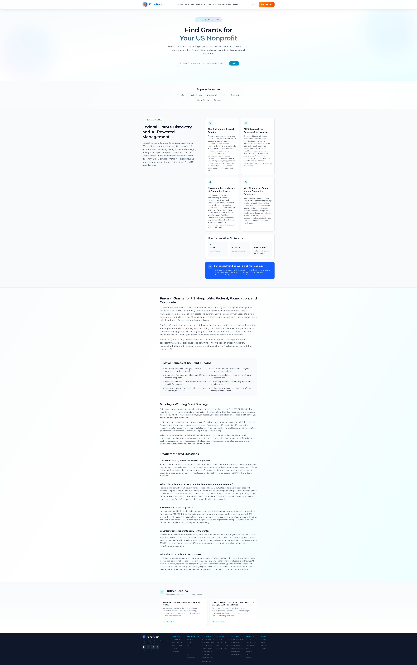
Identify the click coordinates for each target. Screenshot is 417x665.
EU (188, 654)
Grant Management (237, 639)
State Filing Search (207, 657)
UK (188, 648)
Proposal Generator (208, 639)
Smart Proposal (177, 645)
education (181, 95)
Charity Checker (207, 648)
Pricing (248, 639)
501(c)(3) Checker (207, 651)
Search (234, 63)
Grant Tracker (235, 645)
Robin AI (175, 648)
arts (200, 95)
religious (217, 100)
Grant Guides (250, 645)
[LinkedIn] (144, 647)
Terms (263, 642)
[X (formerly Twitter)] (148, 647)
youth (224, 95)
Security (263, 645)
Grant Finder (176, 639)
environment (212, 95)
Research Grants (222, 648)
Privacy (263, 639)
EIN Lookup (205, 654)
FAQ (247, 654)
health (192, 95)
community (235, 95)
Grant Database (251, 642)
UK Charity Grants (222, 639)
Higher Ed (190, 642)
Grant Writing (235, 642)
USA (188, 651)
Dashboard (175, 651)
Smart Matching (177, 642)
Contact (248, 657)
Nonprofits (190, 639)
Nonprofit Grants (222, 642)
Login (254, 4)
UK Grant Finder (207, 645)
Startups (189, 645)
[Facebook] (157, 647)
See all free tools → (207, 661)
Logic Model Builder (208, 642)
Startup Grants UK (222, 645)
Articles (248, 648)
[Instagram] (153, 647)
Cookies (263, 648)
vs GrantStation (236, 654)
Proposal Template (237, 648)
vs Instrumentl (236, 651)
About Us (249, 651)
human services (203, 100)
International (191, 657)
